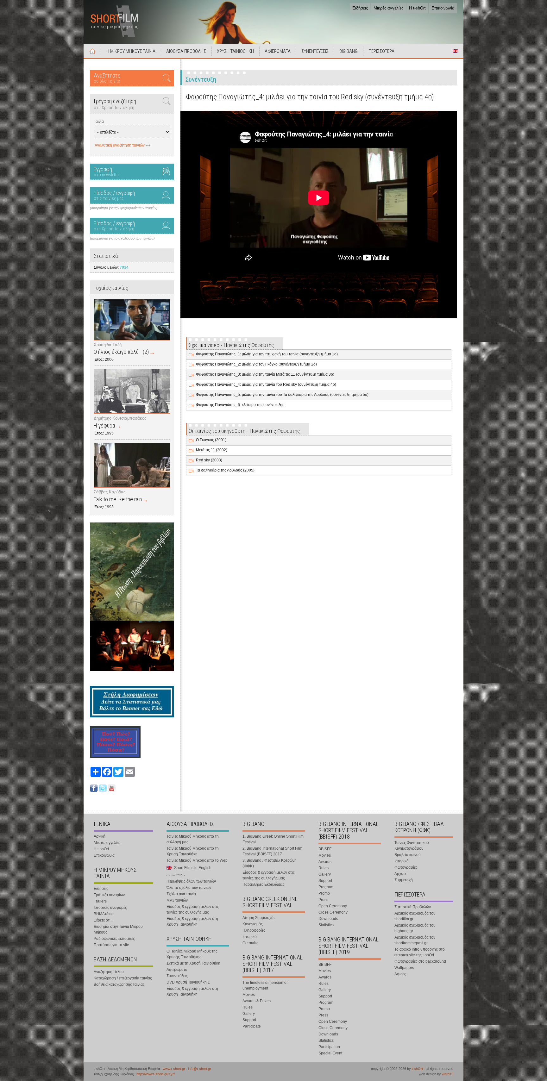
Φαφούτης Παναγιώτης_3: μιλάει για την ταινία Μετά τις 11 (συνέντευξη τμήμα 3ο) (265, 374)
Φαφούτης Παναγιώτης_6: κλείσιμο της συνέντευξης (240, 405)
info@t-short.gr (199, 1069)
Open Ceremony (332, 906)
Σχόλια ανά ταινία (181, 894)
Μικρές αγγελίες (388, 8)
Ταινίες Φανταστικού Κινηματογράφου (411, 845)
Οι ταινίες (250, 943)
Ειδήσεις (360, 8)
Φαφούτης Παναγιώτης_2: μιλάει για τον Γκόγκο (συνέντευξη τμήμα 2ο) (256, 364)
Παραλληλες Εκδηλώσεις (263, 884)
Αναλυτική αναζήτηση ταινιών (120, 145)
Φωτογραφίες (406, 867)
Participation (329, 1047)
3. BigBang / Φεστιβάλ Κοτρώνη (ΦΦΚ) (269, 863)
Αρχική (92, 51)
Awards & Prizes (256, 1001)
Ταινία (99, 121)
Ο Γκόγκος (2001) (211, 440)
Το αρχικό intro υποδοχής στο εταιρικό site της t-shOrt (419, 952)
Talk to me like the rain (118, 499)
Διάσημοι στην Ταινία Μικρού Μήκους (118, 929)
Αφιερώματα (177, 969)
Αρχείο (400, 874)
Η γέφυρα (104, 425)
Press (323, 899)
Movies (248, 994)
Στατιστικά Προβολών (412, 907)
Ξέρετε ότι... (103, 920)
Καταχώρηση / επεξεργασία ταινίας (123, 978)
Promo (324, 893)
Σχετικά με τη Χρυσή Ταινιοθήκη (193, 963)
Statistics (326, 925)
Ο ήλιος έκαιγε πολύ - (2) (121, 351)
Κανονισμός (252, 924)
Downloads (328, 918)
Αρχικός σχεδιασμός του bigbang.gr (415, 928)
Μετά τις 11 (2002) (211, 450)
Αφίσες (400, 974)
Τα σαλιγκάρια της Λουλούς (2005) (225, 470)
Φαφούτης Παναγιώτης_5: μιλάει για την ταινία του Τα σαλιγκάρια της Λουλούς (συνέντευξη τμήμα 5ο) (282, 394)
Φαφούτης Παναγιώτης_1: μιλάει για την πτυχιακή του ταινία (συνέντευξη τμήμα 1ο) (267, 354)
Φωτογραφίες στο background (420, 961)
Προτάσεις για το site (111, 945)
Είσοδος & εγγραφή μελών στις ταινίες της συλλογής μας (193, 909)
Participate (251, 1026)
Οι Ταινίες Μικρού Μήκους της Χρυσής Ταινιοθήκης (192, 954)
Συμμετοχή (403, 880)
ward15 (447, 1074)
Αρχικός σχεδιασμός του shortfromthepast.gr (415, 940)
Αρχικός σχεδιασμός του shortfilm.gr (415, 916)
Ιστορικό (249, 936)
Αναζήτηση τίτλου (109, 972)
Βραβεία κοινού (407, 855)
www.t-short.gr (174, 1069)
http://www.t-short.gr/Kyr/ (155, 1074)
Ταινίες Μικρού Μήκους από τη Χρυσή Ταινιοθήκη (193, 851)
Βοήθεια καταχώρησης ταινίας (119, 984)
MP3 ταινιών (177, 900)
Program (325, 887)
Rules (247, 1007)
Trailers (100, 901)
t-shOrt (417, 1069)
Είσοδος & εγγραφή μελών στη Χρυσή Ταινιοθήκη (192, 921)
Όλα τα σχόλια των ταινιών (189, 887)
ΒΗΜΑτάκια (104, 914)
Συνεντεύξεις (177, 976)
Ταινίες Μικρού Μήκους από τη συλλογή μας (193, 839)
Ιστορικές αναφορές (110, 907)
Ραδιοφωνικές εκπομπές (114, 938)
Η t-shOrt (417, 8)
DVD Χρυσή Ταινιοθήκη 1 (188, 982)
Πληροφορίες (253, 930)
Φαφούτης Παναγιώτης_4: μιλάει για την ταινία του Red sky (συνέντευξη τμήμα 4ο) (266, 384)
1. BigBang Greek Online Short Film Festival (273, 839)
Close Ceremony (333, 912)
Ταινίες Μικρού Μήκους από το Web (197, 860)
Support (249, 1020)
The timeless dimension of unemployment (264, 985)
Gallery (248, 1013)
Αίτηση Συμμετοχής (258, 917)
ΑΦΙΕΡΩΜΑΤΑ (278, 51)
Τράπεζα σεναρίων (109, 895)
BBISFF (324, 849)
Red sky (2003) (209, 460)
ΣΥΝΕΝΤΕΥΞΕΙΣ (315, 51)
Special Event (330, 1053)
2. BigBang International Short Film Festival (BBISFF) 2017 (272, 851)
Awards (324, 861)
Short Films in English (455, 51)
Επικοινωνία (443, 8)
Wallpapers (404, 967)
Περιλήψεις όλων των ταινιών (191, 881)
